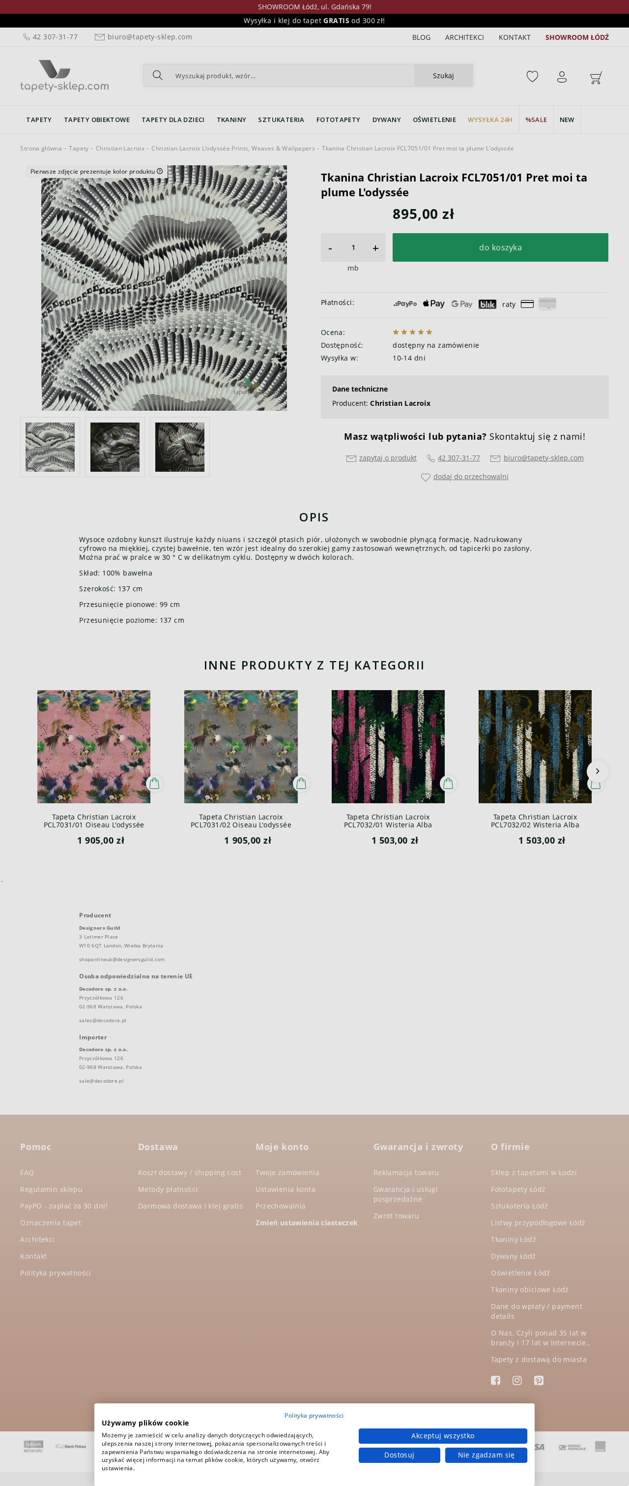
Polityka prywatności (314, 1415)
